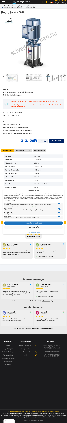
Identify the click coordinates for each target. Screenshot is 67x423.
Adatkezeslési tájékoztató (33, 232)
